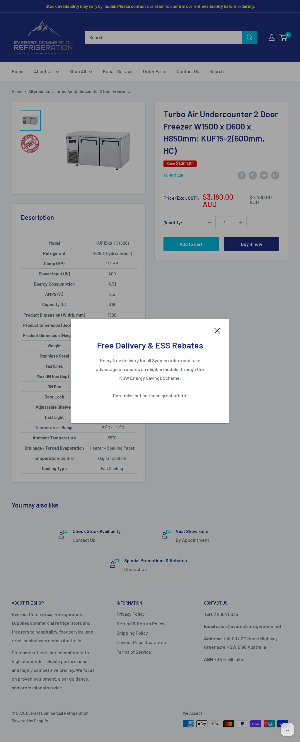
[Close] (217, 330)
